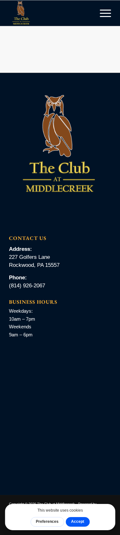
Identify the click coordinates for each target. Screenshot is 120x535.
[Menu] (102, 13)
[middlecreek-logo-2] (50, 13)
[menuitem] (102, 13)
